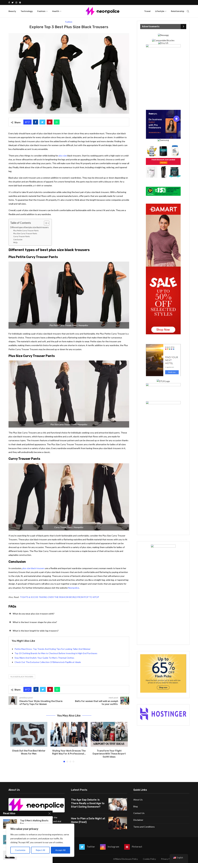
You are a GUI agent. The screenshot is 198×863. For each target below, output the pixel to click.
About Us (138, 799)
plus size (63, 155)
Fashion (41, 11)
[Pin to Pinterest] (49, 122)
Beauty (12, 11)
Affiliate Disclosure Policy (125, 859)
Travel (147, 11)
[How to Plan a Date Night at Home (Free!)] (117, 823)
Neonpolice (73, 587)
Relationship (177, 11)
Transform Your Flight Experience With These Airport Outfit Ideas (109, 753)
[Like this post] (28, 122)
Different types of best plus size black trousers (29, 227)
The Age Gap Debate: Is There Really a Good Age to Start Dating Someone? (87, 803)
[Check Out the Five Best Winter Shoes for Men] (28, 734)
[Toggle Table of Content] (45, 223)
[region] (40, 840)
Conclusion (17, 239)
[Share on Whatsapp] (57, 122)
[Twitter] (12, 2)
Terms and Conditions (144, 826)
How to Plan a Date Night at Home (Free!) (88, 820)
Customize (20, 850)
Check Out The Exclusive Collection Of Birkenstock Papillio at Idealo (48, 662)
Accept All (60, 850)
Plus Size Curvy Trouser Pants (25, 233)
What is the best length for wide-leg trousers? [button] (35, 630)
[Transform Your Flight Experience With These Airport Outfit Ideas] (109, 734)
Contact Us (138, 813)
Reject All (40, 850)
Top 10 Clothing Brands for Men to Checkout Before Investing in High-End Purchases (56, 653)
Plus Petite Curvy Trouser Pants (26, 230)
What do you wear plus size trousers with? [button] (33, 613)
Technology (27, 11)
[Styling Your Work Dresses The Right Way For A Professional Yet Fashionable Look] (69, 734)
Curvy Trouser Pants (21, 236)
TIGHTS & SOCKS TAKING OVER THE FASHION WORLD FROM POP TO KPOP (59, 597)
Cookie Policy (149, 859)
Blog (135, 806)
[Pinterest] (20, 2)
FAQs (15, 242)
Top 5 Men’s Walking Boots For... (34, 822)
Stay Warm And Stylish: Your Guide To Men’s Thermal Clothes (44, 657)
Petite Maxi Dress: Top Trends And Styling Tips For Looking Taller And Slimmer (52, 649)
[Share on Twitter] (42, 122)
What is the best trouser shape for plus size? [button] (35, 622)
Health (55, 11)
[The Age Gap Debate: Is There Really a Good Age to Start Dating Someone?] (117, 804)
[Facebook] (9, 2)
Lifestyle (159, 11)
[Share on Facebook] (35, 122)
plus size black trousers (33, 568)
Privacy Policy (167, 859)
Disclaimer (138, 820)
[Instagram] (16, 2)
